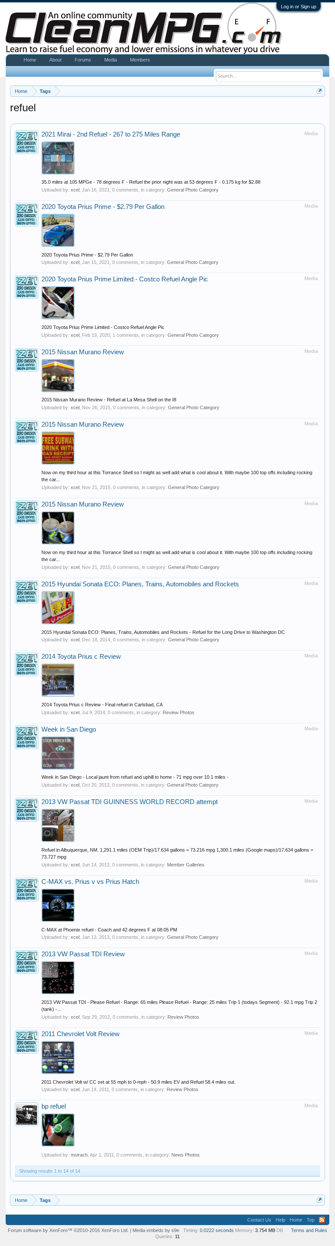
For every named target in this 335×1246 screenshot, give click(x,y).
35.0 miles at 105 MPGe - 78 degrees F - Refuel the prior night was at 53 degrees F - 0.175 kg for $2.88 (150, 182)
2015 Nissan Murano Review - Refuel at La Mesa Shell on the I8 (108, 399)
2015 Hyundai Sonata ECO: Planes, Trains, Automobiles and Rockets (140, 584)
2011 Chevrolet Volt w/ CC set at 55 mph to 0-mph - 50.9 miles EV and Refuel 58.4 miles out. (138, 1082)
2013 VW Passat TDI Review (83, 954)
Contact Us (259, 1219)
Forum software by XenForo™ (68, 1230)
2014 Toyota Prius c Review (81, 656)
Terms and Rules (309, 1230)
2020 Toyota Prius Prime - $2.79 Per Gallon (102, 206)
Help (280, 1219)
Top (310, 1219)
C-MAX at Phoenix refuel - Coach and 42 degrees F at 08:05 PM (109, 929)
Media (110, 59)
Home (30, 59)
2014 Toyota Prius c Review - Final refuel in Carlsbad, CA (102, 704)
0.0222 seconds (217, 1230)
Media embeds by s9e (156, 1230)
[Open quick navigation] (319, 91)
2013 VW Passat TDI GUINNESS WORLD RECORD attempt (129, 801)
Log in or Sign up (298, 6)
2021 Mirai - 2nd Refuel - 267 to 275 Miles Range (110, 134)
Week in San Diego (68, 729)
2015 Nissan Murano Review (82, 352)
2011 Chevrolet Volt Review (80, 1033)
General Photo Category (193, 189)
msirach (79, 1154)
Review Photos (179, 712)
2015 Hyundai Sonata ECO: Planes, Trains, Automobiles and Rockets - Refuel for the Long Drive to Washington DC (163, 632)
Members (140, 59)
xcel (75, 189)
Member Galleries (186, 864)
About (55, 59)
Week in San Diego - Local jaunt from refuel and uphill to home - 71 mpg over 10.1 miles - (135, 777)
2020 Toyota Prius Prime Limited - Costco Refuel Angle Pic (124, 279)
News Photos (185, 1154)
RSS (322, 1220)
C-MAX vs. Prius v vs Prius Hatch (90, 881)
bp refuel (53, 1106)
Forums (83, 59)
